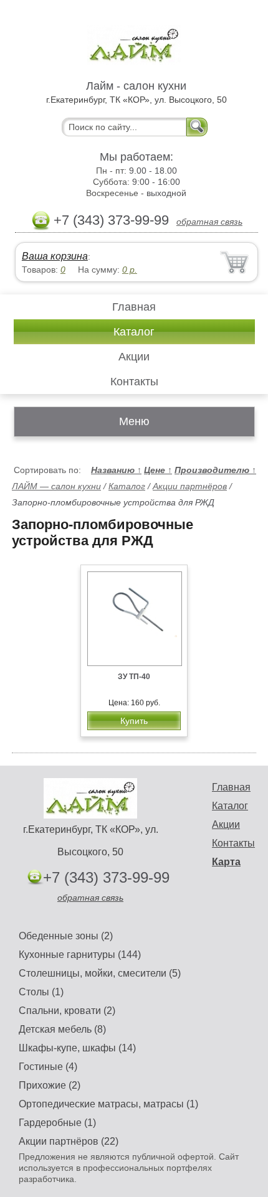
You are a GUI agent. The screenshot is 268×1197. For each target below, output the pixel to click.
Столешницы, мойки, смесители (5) (100, 973)
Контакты (134, 381)
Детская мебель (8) (62, 1029)
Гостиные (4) (48, 1066)
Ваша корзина (55, 256)
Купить (134, 721)
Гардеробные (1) (57, 1122)
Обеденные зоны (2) (66, 936)
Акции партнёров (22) (68, 1141)
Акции (134, 356)
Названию (116, 470)
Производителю (215, 470)
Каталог (134, 332)
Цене (158, 470)
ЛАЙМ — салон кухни (56, 486)
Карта (226, 862)
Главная (134, 307)
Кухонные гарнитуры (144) (80, 954)
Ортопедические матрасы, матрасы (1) (108, 1104)
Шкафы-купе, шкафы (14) (77, 1048)
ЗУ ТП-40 (134, 676)
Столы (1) (41, 992)
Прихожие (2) (49, 1085)
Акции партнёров (190, 486)
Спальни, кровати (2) (67, 1010)
